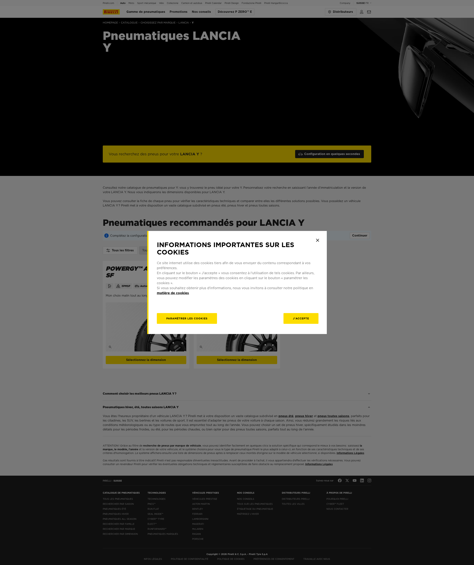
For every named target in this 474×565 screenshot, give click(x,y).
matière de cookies (173, 293)
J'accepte (301, 318)
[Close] (317, 240)
